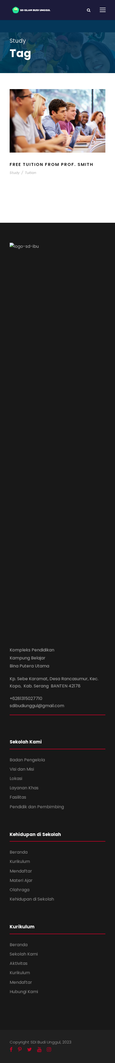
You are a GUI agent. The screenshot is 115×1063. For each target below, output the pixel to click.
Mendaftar (21, 871)
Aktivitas (19, 963)
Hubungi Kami (24, 992)
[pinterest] (20, 1049)
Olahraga (19, 890)
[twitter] (29, 1049)
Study (15, 172)
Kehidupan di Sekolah (32, 899)
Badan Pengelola (27, 760)
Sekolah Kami (24, 954)
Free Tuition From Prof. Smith (51, 164)
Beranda (19, 852)
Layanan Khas (24, 788)
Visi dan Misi (22, 769)
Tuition (30, 172)
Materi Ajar (21, 880)
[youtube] (39, 1049)
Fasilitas (18, 797)
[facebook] (11, 1049)
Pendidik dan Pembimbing (37, 807)
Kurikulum (20, 861)
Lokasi (16, 778)
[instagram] (49, 1049)
